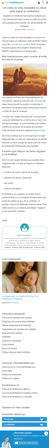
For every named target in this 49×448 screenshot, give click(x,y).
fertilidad (41, 130)
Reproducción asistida (12, 333)
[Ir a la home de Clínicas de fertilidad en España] (13, 3)
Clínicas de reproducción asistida (17, 318)
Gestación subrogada (11, 341)
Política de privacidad (11, 374)
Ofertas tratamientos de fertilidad (16, 325)
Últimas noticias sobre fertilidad (16, 352)
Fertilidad (6, 337)
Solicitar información (28, 443)
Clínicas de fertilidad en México (16, 389)
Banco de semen (9, 348)
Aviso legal (7, 371)
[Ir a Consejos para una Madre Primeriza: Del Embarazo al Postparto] (24, 277)
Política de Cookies (10, 378)
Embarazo (30, 30)
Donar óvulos (8, 344)
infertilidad (38, 101)
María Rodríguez (24, 235)
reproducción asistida (20, 44)
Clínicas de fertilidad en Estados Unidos (20, 393)
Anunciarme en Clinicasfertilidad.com (18, 367)
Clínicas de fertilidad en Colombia (17, 397)
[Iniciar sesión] (39, 3)
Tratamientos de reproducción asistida (19, 329)
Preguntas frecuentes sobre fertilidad (18, 321)
